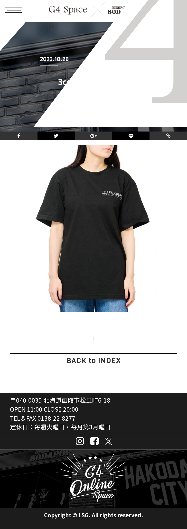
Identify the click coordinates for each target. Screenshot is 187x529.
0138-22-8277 (56, 418)
